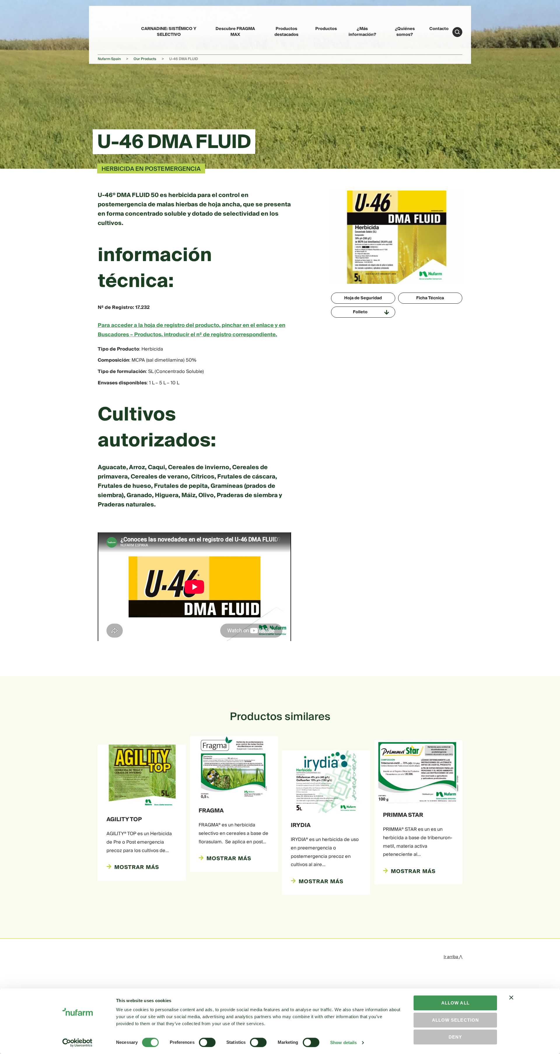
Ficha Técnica (430, 298)
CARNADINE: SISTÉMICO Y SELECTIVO (168, 31)
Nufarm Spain (109, 59)
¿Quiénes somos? (405, 31)
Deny (455, 1036)
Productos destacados (286, 31)
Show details (343, 1042)
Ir (457, 32)
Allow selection (455, 1020)
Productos (326, 28)
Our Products (145, 59)
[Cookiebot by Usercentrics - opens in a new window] (77, 1042)
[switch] (207, 1042)
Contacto (439, 28)
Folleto (360, 312)
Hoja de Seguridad (363, 298)
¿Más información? (362, 31)
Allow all (455, 1002)
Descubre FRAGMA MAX (235, 31)
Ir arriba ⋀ (453, 956)
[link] (111, 31)
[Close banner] (511, 1002)
